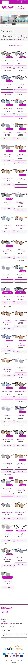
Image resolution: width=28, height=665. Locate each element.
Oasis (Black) (20, 61)
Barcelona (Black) (7, 391)
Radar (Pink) (7, 202)
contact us (15, 625)
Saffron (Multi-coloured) (20, 202)
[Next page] (18, 594)
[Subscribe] (25, 639)
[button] (18, 1)
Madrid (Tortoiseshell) (21, 155)
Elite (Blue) (21, 415)
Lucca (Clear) (7, 415)
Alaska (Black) (20, 275)
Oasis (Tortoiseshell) (7, 61)
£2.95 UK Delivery (14, 13)
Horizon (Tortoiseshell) (21, 464)
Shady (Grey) (7, 296)
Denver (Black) (7, 108)
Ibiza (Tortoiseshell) (7, 439)
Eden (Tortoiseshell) (20, 512)
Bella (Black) (20, 439)
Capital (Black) (7, 488)
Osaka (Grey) (7, 154)
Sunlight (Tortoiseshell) (21, 344)
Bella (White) (7, 534)
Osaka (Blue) (7, 344)
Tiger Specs (13, 660)
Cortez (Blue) (20, 558)
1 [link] (9, 594)
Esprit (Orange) (20, 225)
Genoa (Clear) (7, 275)
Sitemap (14, 662)
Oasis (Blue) (7, 85)
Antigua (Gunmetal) (7, 512)
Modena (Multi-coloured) (7, 464)
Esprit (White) (20, 368)
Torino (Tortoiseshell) (20, 320)
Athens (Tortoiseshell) (7, 250)
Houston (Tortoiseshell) (7, 321)
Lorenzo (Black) (20, 534)
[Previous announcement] (3, 13)
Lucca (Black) (20, 85)
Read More (21, 39)
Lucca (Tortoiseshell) (7, 178)
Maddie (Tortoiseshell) (21, 179)
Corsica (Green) (7, 581)
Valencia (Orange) (21, 132)
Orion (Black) (20, 296)
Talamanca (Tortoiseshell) (21, 489)
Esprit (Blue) (7, 225)
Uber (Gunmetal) (7, 132)
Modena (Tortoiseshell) (21, 250)
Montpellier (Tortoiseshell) (7, 368)
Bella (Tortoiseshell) (20, 391)
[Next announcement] (25, 13)
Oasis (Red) (20, 108)
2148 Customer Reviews (18, 649)
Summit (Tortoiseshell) (7, 558)
